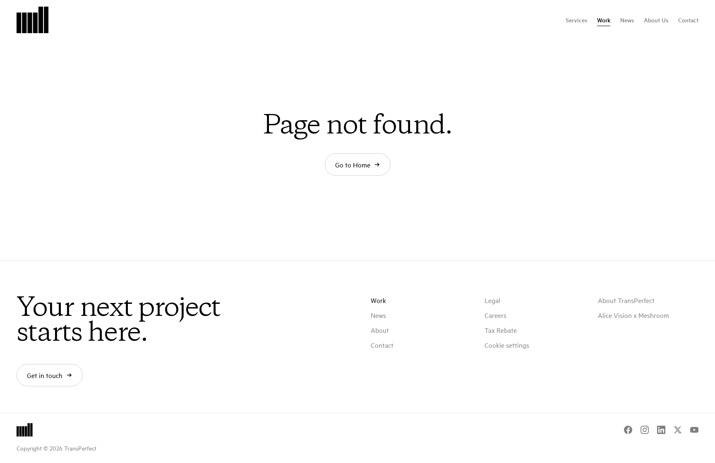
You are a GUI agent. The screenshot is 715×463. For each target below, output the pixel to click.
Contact (688, 20)
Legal (492, 300)
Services (576, 20)
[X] (678, 430)
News (627, 20)
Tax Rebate (501, 330)
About (380, 330)
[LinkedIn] (661, 430)
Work (603, 20)
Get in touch (44, 375)
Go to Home (352, 164)
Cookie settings (507, 344)
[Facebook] (628, 430)
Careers (495, 315)
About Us (656, 20)
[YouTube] (694, 430)
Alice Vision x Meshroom (633, 315)
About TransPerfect (626, 300)
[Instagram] (645, 430)
